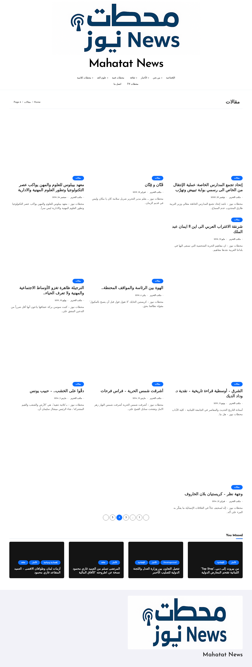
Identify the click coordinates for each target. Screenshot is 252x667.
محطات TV (132, 84)
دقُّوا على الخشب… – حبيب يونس (57, 391)
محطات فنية (118, 78)
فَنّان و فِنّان (154, 185)
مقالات (237, 178)
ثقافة (132, 78)
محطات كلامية (84, 78)
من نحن (156, 78)
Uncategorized (169, 562)
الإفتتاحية (170, 78)
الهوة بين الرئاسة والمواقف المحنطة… (132, 288)
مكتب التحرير (235, 197)
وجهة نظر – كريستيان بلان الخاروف (214, 494)
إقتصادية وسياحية (50, 562)
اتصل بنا (117, 84)
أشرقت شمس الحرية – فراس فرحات (132, 391)
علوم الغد (101, 78)
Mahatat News (126, 64)
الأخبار (144, 78)
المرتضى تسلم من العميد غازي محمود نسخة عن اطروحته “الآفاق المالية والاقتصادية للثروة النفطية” (96, 572)
